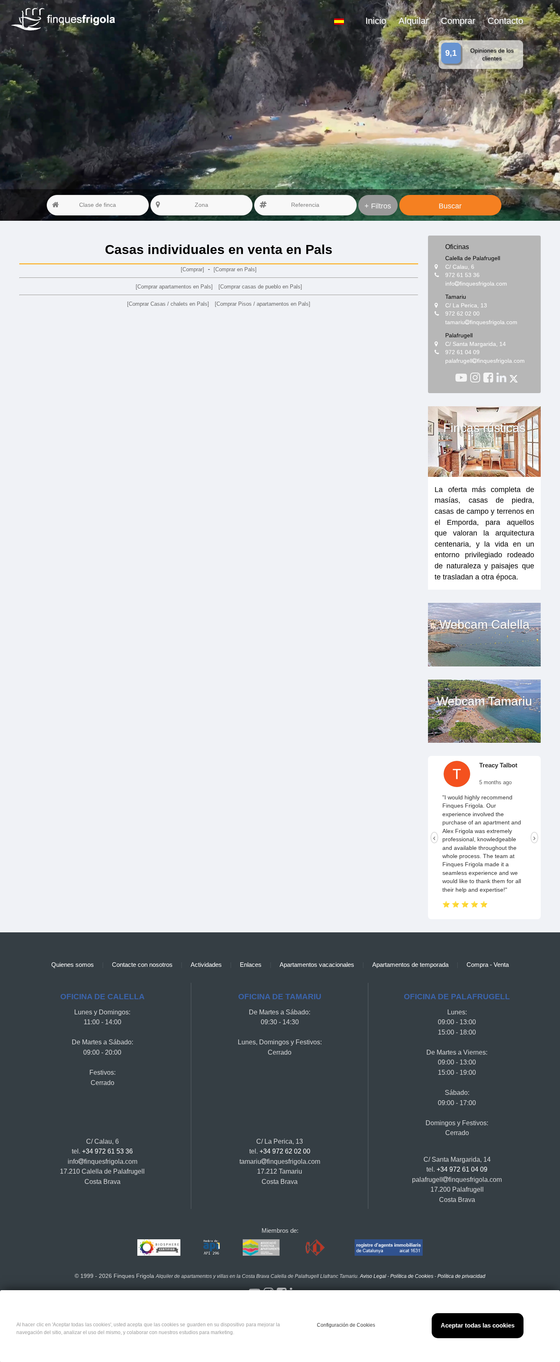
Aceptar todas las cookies (477, 1325)
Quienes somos (72, 930)
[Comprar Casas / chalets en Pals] (168, 304)
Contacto (505, 21)
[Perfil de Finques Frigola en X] (514, 377)
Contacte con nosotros (142, 930)
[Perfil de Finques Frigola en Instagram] (476, 377)
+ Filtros (377, 206)
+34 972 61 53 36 (107, 1117)
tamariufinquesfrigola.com (481, 322)
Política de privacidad (461, 1242)
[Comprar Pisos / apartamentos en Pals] (262, 304)
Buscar (450, 206)
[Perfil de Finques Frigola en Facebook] (489, 377)
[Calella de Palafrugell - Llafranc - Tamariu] (462, 377)
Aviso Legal (373, 1242)
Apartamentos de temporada (410, 930)
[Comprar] (192, 269)
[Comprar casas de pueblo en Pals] (260, 287)
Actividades (206, 930)
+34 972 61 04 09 (462, 1135)
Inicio (375, 21)
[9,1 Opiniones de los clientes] (141, 5)
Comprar (458, 21)
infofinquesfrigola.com (476, 284)
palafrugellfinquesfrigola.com (485, 361)
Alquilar (413, 21)
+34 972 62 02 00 (285, 1117)
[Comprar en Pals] (235, 269)
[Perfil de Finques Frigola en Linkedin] (503, 377)
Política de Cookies (411, 1242)
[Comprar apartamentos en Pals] (174, 287)
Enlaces (251, 930)
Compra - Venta (488, 930)
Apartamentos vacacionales (317, 930)
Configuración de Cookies (346, 1325)
